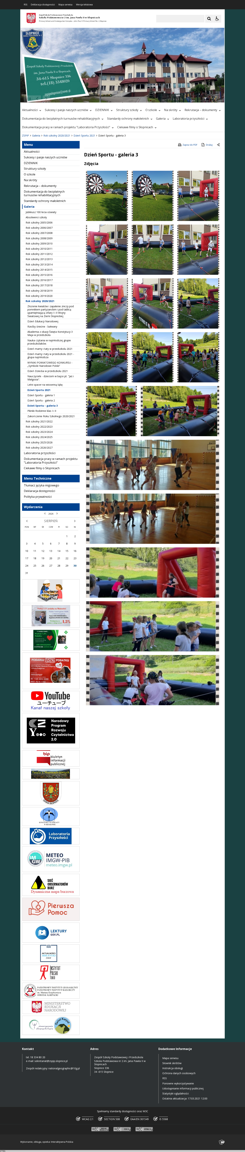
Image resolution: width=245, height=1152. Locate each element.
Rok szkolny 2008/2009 (39, 238)
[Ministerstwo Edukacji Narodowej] (51, 1013)
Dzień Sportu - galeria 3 (42, 405)
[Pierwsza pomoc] (51, 920)
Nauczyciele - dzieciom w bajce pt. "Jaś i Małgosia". (50, 377)
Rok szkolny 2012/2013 (39, 259)
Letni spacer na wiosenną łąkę (45, 384)
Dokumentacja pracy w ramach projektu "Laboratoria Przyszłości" (66, 127)
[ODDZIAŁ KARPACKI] (51, 998)
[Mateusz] (51, 627)
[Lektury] (51, 942)
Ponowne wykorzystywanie (178, 1083)
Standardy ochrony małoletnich (128, 119)
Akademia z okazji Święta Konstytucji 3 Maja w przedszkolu (50, 333)
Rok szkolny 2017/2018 (39, 285)
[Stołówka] (51, 602)
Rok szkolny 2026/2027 (39, 447)
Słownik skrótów (172, 1063)
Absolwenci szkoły (36, 217)
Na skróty (170, 110)
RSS (25, 5)
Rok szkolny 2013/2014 (39, 264)
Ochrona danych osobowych (178, 1073)
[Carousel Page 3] (62, 99)
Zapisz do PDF (190, 144)
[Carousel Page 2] (58, 99)
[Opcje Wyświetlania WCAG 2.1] (217, 19)
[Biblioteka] (51, 962)
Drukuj (209, 144)
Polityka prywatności (38, 497)
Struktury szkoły (127, 110)
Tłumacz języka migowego (41, 485)
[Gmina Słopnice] (51, 804)
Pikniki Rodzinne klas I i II (41, 411)
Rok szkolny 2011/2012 (39, 254)
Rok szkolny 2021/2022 (39, 421)
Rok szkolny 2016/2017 (39, 280)
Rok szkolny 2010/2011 (39, 248)
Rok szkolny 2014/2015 (39, 269)
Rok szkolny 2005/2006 (39, 222)
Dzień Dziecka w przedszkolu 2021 (47, 371)
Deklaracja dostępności (43, 5)
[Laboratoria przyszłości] (51, 843)
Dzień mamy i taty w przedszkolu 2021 (49, 348)
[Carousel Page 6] (72, 99)
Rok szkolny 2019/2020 (39, 296)
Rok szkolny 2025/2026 (39, 442)
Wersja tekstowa (84, 5)
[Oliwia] (51, 688)
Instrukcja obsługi (172, 1068)
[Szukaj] (209, 19)
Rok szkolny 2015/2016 (39, 275)
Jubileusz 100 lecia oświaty (41, 212)
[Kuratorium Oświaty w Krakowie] (51, 825)
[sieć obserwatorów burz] (51, 895)
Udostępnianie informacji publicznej (183, 1088)
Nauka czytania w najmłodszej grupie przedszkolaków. (49, 342)
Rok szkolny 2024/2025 (39, 437)
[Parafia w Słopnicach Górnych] (51, 778)
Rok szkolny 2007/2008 (39, 233)
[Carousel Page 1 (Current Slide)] (55, 99)
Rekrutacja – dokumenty (201, 110)
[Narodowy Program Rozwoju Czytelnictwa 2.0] (51, 747)
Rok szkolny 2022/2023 (39, 426)
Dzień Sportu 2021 (38, 390)
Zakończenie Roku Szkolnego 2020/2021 (51, 416)
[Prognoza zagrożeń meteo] (51, 871)
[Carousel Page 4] (65, 99)
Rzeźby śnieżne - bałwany (42, 326)
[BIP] (51, 766)
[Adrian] (51, 650)
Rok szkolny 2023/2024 (39, 432)
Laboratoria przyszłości (188, 119)
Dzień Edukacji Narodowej (42, 321)
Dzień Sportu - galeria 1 (41, 395)
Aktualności (30, 110)
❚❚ (27, 98)
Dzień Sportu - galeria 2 (41, 400)
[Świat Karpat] (51, 1034)
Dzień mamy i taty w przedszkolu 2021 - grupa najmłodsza (50, 355)
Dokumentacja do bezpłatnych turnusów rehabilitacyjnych (61, 119)
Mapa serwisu (65, 5)
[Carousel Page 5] (69, 99)
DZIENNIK (102, 110)
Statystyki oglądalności (175, 1093)
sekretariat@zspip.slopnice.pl (51, 1061)
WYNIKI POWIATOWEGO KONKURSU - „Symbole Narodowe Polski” (49, 364)
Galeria (161, 119)
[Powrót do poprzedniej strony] (218, 145)
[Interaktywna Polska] (222, 1142)
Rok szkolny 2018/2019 (39, 290)
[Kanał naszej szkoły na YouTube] (51, 710)
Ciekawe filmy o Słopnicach (135, 127)
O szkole (151, 110)
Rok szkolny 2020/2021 (40, 301)
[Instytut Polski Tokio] (51, 980)
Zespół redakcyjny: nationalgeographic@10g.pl (53, 1068)
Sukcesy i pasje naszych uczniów (66, 110)
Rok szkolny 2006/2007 (39, 227)
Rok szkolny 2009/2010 (39, 243)
